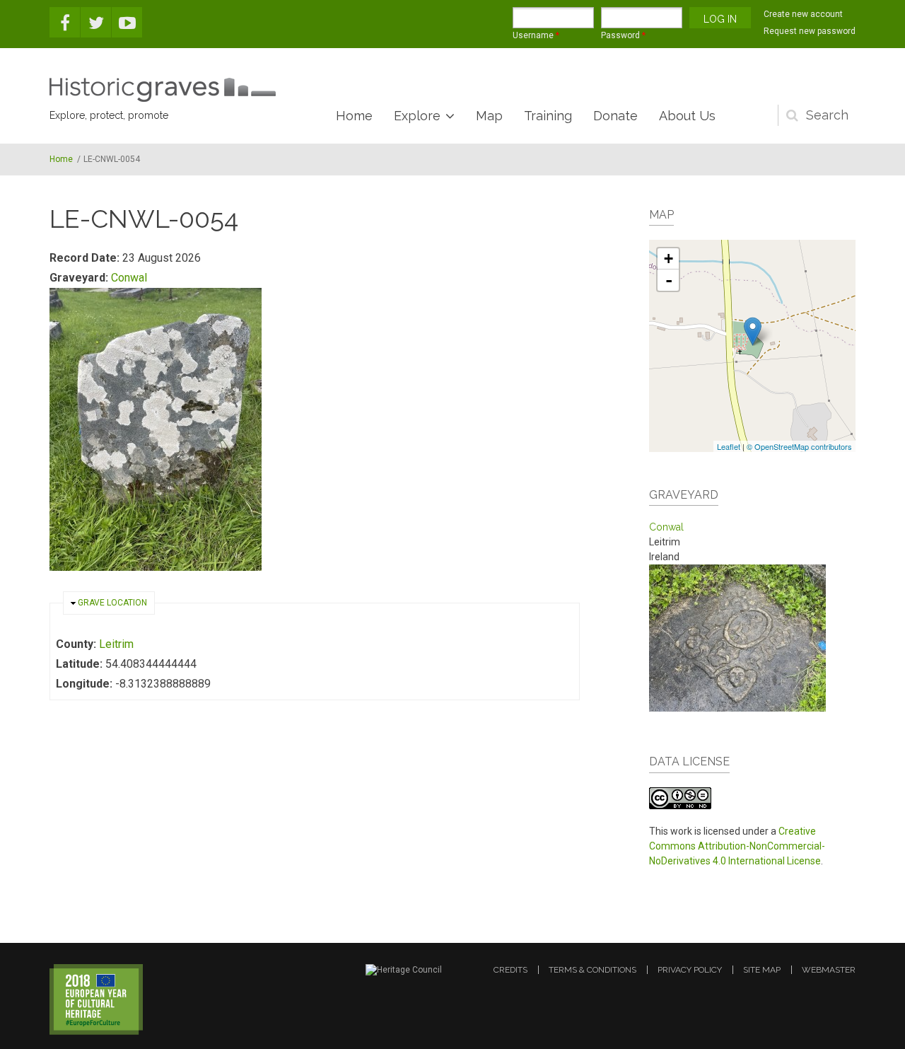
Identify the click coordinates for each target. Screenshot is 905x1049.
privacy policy (690, 970)
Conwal (129, 277)
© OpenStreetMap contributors (799, 446)
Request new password (810, 31)
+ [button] (668, 258)
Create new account (803, 14)
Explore (417, 115)
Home (354, 115)
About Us (687, 115)
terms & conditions (592, 970)
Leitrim (116, 644)
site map (762, 970)
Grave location (112, 603)
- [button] (669, 280)
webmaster (829, 970)
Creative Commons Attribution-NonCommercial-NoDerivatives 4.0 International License (737, 846)
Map (489, 115)
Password (623, 35)
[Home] (162, 90)
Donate (615, 115)
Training (548, 115)
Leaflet (728, 446)
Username (536, 35)
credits (510, 970)
